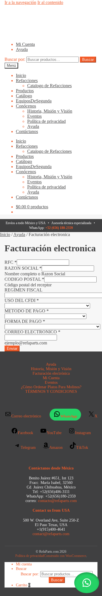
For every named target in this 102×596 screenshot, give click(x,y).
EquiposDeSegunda (34, 100)
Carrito (23, 585)
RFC (11, 262)
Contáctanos (27, 131)
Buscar (88, 59)
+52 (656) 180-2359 (59, 228)
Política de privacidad (46, 121)
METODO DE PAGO (27, 310)
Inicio (21, 75)
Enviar (12, 348)
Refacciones (27, 80)
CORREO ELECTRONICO (32, 331)
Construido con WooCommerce (65, 556)
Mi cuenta (24, 564)
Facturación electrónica (51, 373)
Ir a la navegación (20, 2)
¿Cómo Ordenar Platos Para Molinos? (51, 387)
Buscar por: (15, 59)
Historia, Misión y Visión (49, 111)
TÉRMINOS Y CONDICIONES (51, 391)
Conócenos (26, 106)
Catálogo (24, 95)
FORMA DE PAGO (25, 321)
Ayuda (22, 49)
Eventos (34, 116)
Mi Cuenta (25, 44)
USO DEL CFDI (22, 300)
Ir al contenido (50, 2)
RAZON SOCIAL (23, 268)
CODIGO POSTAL (24, 279)
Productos (25, 90)
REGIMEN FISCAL (23, 290)
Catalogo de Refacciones (49, 85)
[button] (86, 582)
